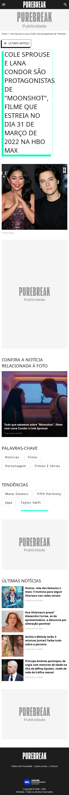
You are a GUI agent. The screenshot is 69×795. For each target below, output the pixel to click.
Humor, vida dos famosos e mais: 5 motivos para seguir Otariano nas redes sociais (43, 591)
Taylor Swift (31, 502)
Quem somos (41, 766)
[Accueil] (34, 4)
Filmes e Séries (47, 466)
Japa (8, 502)
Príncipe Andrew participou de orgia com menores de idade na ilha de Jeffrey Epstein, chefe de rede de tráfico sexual (46, 666)
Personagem (15, 466)
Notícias (12, 457)
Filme (32, 457)
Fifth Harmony (49, 494)
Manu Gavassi (17, 494)
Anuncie (54, 766)
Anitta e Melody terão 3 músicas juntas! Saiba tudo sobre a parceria (43, 640)
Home (4, 33)
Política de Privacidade (21, 766)
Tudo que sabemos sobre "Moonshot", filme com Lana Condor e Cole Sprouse (33, 426)
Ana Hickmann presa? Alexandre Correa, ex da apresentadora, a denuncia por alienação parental (45, 618)
